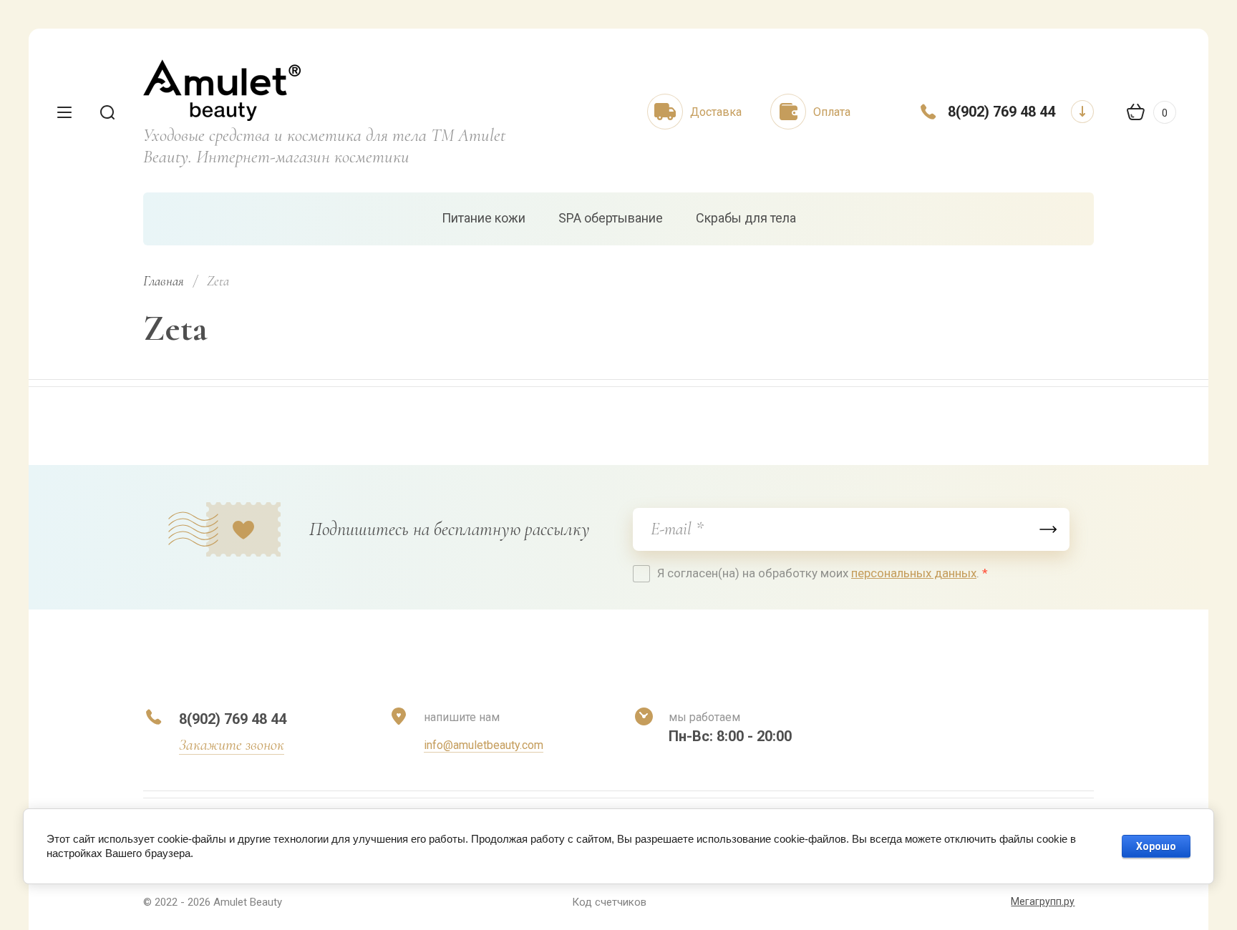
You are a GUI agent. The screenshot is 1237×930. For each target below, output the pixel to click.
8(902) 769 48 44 (1001, 111)
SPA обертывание (610, 217)
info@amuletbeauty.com (483, 745)
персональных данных (913, 573)
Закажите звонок (231, 744)
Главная (163, 281)
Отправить (1048, 529)
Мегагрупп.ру (1043, 901)
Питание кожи (483, 217)
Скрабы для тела (746, 217)
